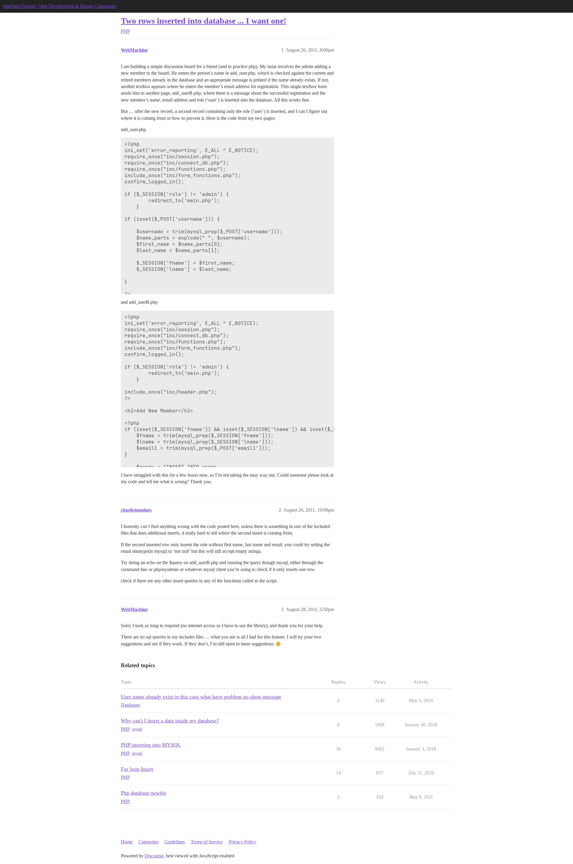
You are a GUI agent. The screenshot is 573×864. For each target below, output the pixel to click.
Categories (148, 841)
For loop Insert (137, 769)
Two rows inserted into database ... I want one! (203, 20)
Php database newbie (143, 793)
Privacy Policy (242, 841)
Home (127, 841)
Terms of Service (207, 841)
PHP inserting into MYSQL (151, 745)
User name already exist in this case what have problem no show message (201, 697)
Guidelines (174, 841)
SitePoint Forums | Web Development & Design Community (60, 6)
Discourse (154, 855)
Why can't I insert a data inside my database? (170, 721)
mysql (137, 729)
